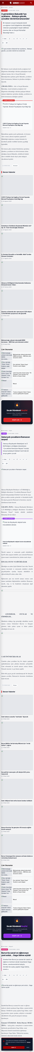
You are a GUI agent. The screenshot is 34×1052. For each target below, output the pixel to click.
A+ (7, 43)
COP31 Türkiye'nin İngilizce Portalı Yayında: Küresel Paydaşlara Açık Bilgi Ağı (16, 124)
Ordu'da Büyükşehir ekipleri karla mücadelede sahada (17, 542)
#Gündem (15, 165)
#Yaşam (15, 685)
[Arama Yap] (31, 2)
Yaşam (10, 430)
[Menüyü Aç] (3, 2)
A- (3, 43)
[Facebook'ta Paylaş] (17, 38)
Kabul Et (13, 1047)
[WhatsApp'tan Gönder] (23, 38)
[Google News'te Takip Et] (14, 38)
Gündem (11, 7)
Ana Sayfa (5, 7)
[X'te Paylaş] (20, 38)
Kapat (28, 1047)
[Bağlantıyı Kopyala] (26, 38)
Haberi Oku (6, 127)
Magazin (11, 946)
